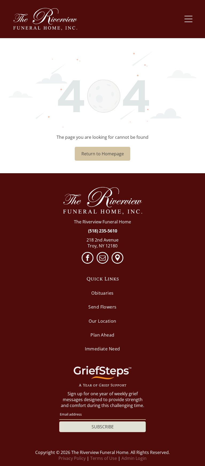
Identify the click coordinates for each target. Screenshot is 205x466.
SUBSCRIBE (103, 427)
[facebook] (87, 258)
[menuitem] (102, 293)
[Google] (117, 258)
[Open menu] (188, 19)
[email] (102, 258)
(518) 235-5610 (102, 231)
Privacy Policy (72, 458)
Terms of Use (103, 458)
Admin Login (134, 458)
